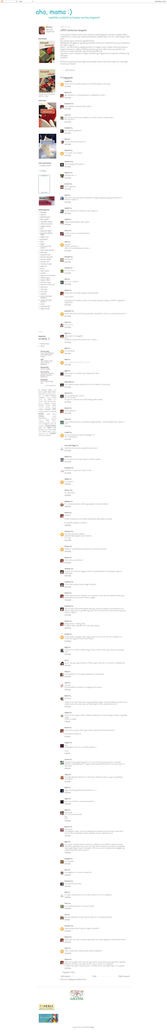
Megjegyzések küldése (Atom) (77, 980)
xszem (43, 436)
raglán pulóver (44, 271)
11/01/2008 (67, 722)
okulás (40, 424)
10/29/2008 (68, 540)
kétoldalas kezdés (45, 166)
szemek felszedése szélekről (46, 301)
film (55, 399)
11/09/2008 (68, 909)
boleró (47, 394)
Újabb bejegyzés (65, 976)
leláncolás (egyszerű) (46, 257)
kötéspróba (43, 253)
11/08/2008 (67, 897)
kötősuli (41, 416)
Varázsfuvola (42, 433)
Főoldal (94, 976)
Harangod (41, 405)
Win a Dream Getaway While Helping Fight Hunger (47, 355)
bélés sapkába (44, 219)
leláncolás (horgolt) (45, 259)
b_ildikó (67, 433)
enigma (67, 743)
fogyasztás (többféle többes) (46, 234)
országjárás (46, 424)
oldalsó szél (43, 266)
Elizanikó (67, 151)
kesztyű (53, 412)
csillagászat (42, 398)
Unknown (67, 532)
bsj (50, 394)
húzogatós (48, 409)
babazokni (43, 215)
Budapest (53, 394)
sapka (49, 428)
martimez (67, 569)
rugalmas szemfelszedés (47, 276)
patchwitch (68, 311)
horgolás (41, 409)
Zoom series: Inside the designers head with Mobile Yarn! (47, 375)
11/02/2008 (67, 782)
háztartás (41, 407)
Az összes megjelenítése (50, 385)
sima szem (43, 292)
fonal (45, 401)
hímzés (48, 407)
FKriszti (67, 547)
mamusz (41, 420)
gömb (42, 242)
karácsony (72, 70)
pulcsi (40, 428)
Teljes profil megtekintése (50, 31)
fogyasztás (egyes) (46, 231)
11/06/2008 (68, 875)
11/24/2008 (68, 931)
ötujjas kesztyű (44, 309)
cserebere (53, 396)
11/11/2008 (67, 920)
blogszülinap (42, 394)
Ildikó (66, 348)
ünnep (49, 432)
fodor (41, 229)
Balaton (54, 392)
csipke (54, 398)
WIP (40, 436)
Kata (66, 139)
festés (50, 400)
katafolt (67, 208)
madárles (53, 418)
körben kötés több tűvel (47, 250)
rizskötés (43, 273)
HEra (66, 870)
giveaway (47, 403)
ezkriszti (67, 393)
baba (49, 392)
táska (54, 430)
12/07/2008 (68, 968)
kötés (41, 414)
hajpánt (42, 244)
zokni (49, 436)
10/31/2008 (67, 666)
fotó (48, 401)
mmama (67, 268)
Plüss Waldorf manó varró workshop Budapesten (46, 362)
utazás (44, 432)
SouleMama (44, 380)
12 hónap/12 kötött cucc (47, 390)
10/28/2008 (68, 484)
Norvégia (48, 422)
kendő (46, 412)
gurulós (54, 403)
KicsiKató (67, 128)
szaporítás (43, 294)
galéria (54, 401)
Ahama (67, 93)
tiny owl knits (45, 372)
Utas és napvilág (45, 369)
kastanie (67, 173)
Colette (67, 220)
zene (46, 436)
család (47, 396)
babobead (67, 502)
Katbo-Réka (68, 382)
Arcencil (67, 184)
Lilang (66, 775)
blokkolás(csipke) (45, 217)
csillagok (49, 398)
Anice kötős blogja (70, 446)
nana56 (67, 82)
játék (67, 70)
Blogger (92, 1027)
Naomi (66, 696)
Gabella (67, 479)
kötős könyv (51, 414)
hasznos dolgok (51, 405)
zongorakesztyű (45, 306)
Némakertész (64, 43)
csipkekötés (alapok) (46, 222)
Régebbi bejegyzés (124, 976)
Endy (66, 672)
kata (66, 892)
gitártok (40, 403)
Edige (66, 647)
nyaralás (54, 422)
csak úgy (41, 396)
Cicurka (67, 760)
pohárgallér (41, 426)
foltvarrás (41, 401)
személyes (41, 430)
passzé (42, 269)
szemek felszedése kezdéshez (46, 297)
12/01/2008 (67, 942)
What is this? (44, 192)
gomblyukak (44, 239)
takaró (50, 430)
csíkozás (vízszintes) (46, 224)
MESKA (54, 420)
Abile (66, 242)
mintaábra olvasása (46, 264)
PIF (55, 424)
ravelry (42, 346)
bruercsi (67, 827)
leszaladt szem (44, 262)
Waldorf (53, 433)
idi (65, 660)
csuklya (40, 399)
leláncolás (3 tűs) (45, 255)
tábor (46, 430)
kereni (66, 231)
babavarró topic (44, 344)
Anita (66, 195)
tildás (40, 432)
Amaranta (68, 104)
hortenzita (68, 468)
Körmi (66, 419)
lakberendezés (42, 418)
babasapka (43, 212)
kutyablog (43, 171)
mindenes (41, 422)
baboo (66, 842)
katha (66, 810)
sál (44, 428)
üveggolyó (54, 432)
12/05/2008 (68, 953)
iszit (66, 915)
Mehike (67, 457)
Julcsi (66, 115)
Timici (66, 904)
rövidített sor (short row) (47, 285)
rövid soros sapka (45, 282)
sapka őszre (44, 287)
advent (40, 392)
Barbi (66, 788)
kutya (54, 416)
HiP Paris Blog (45, 352)
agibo (66, 371)
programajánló (50, 426)
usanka (42, 304)
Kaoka (66, 799)
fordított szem (44, 237)
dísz (45, 399)
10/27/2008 (68, 87)
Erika (66, 948)
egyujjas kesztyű (45, 226)
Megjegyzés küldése (69, 972)
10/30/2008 (68, 654)
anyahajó (67, 859)
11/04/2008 (67, 836)
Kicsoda (67, 634)
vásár (47, 433)
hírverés (54, 407)
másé (47, 420)
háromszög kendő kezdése (45, 247)
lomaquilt (67, 257)
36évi (66, 333)
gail (51, 401)
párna (51, 424)
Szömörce (67, 162)
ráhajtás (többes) (45, 280)
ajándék (45, 392)
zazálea (67, 713)
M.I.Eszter (67, 881)
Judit (66, 683)
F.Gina (66, 322)
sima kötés (43, 289)
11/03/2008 (67, 821)
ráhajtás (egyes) (45, 278)
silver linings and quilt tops (47, 382)
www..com (44, 175)
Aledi (42, 359)
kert (50, 412)
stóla (54, 428)
